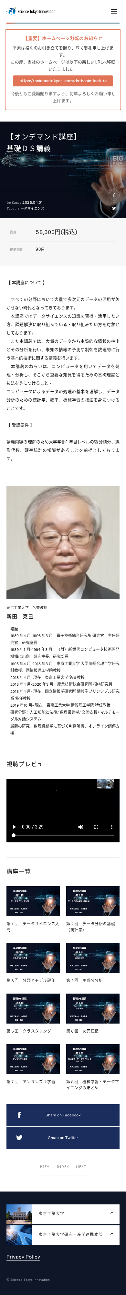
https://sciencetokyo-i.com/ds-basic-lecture (63, 80)
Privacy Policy (23, 1257)
